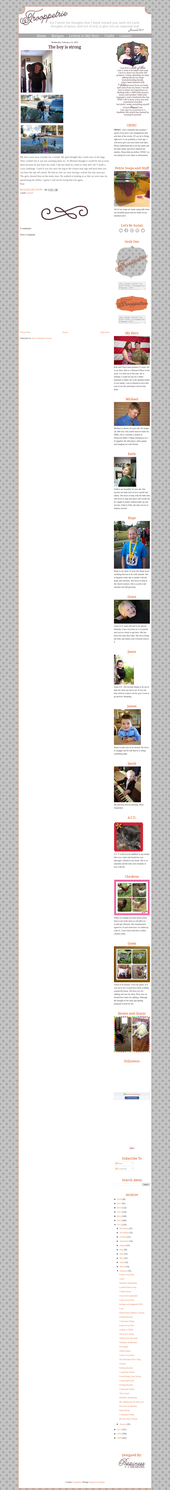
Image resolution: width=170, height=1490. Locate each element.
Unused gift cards (126, 1381)
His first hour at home (128, 1419)
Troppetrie (76, 1482)
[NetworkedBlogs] (132, 1094)
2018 (119, 1199)
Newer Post (25, 332)
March (123, 1266)
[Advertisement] (40, 312)
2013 (119, 1220)
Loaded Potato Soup (127, 1287)
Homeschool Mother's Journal (131, 1313)
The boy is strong (126, 1334)
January (123, 1424)
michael (30, 193)
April (122, 1262)
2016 (119, 1208)
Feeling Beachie (126, 1317)
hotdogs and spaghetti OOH (131, 1304)
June (122, 1254)
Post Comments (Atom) (41, 338)
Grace (121, 1279)
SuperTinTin (124, 1410)
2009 (119, 1438)
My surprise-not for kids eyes (131, 1402)
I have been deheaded (128, 1296)
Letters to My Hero (84, 35)
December (124, 1228)
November (124, 1233)
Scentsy (122, 1364)
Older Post (104, 332)
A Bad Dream (125, 1291)
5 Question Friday (126, 1321)
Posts (119, 1163)
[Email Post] (45, 189)
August (123, 1245)
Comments (122, 1169)
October (123, 1237)
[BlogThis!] (51, 190)
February (124, 1271)
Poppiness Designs (97, 1482)
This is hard (124, 1393)
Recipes (58, 35)
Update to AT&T (126, 1330)
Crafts (109, 35)
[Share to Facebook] (56, 190)
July (122, 1249)
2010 (119, 1434)
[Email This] (49, 190)
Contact (126, 35)
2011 (119, 1429)
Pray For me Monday (128, 1406)
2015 (119, 1212)
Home (41, 35)
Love (121, 1308)
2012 (119, 1225)
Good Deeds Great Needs (130, 1376)
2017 (119, 1203)
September (124, 1241)
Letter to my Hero (126, 1274)
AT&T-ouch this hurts (128, 1338)
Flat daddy (123, 1347)
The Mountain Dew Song (130, 1359)
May (122, 1258)
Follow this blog (132, 1098)
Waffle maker (125, 1351)
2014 (119, 1216)
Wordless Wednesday (128, 1283)
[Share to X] (54, 190)
